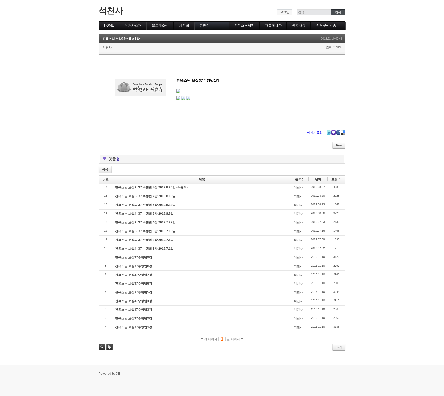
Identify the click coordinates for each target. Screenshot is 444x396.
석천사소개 (133, 25)
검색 (102, 347)
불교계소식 (160, 25)
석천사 (111, 10)
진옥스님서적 (244, 25)
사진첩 (184, 25)
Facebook (338, 132)
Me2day (333, 132)
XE (118, 373)
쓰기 (339, 347)
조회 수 (336, 179)
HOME (109, 25)
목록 (339, 145)
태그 (109, 347)
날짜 (318, 179)
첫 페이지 (210, 339)
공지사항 (299, 25)
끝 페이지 (234, 339)
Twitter (329, 132)
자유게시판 (273, 25)
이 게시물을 (314, 132)
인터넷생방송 (326, 25)
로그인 (284, 12)
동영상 (205, 25)
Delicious (343, 132)
